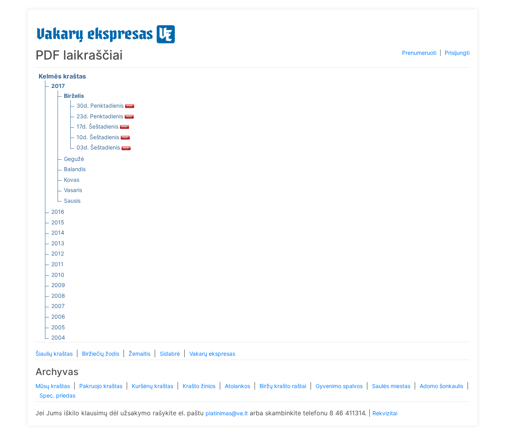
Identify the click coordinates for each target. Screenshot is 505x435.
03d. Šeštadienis (99, 147)
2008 (58, 295)
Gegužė (74, 158)
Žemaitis (140, 353)
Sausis (72, 200)
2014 (57, 232)
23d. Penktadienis (101, 116)
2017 (58, 85)
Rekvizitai (384, 413)
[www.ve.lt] (106, 32)
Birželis (74, 95)
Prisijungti (457, 52)
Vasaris (73, 190)
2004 (58, 337)
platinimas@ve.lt (227, 413)
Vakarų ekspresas (212, 353)
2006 (58, 316)
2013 (57, 243)
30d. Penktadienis (101, 105)
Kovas (71, 179)
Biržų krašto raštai (284, 386)
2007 (58, 305)
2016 (57, 211)
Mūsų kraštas (53, 386)
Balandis (75, 169)
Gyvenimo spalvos (340, 386)
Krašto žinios (200, 386)
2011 (57, 264)
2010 (57, 274)
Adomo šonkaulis (442, 386)
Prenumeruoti (419, 52)
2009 (58, 285)
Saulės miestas (392, 386)
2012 (57, 253)
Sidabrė (170, 353)
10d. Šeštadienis (99, 137)
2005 (58, 327)
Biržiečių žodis (101, 353)
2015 (57, 222)
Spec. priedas (57, 395)
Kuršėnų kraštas (153, 386)
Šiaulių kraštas (55, 353)
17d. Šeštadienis (98, 126)
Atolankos (238, 386)
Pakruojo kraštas (101, 386)
